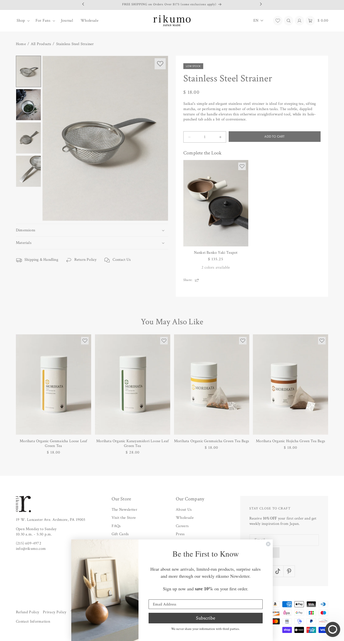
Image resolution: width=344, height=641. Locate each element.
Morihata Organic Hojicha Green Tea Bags (290, 441)
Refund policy (27, 612)
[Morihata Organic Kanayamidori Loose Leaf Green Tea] (132, 384)
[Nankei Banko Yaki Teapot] (215, 203)
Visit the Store (124, 518)
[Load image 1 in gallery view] (28, 71)
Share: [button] (187, 280)
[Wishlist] (278, 20)
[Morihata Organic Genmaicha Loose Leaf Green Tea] (53, 384)
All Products (41, 44)
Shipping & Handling (41, 259)
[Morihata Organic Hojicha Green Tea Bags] (290, 384)
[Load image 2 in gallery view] (28, 104)
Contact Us (122, 259)
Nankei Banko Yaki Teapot (216, 252)
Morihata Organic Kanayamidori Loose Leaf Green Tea (132, 443)
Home (21, 44)
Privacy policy (54, 612)
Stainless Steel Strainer (75, 44)
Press (180, 534)
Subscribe (205, 618)
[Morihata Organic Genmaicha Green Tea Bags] (211, 384)
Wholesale (185, 518)
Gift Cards (120, 534)
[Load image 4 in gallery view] (28, 171)
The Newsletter (124, 509)
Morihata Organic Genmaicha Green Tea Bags (211, 441)
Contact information (33, 621)
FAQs (116, 526)
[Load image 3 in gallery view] (28, 138)
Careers (182, 526)
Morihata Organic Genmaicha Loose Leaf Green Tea (53, 443)
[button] (22, 20)
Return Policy (85, 259)
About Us (184, 509)
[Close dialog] (268, 544)
